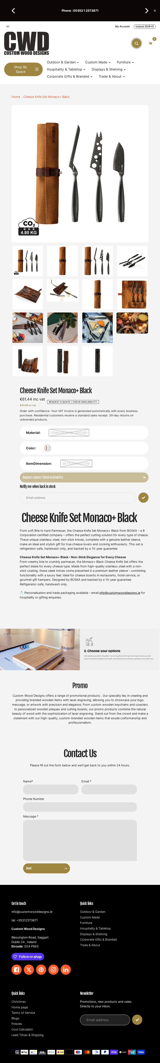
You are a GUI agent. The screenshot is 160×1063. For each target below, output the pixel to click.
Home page (19, 1007)
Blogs (15, 1018)
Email (86, 781)
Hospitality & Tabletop (95, 928)
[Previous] (13, 10)
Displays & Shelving (93, 934)
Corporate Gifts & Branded (98, 939)
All (7, 26)
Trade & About (90, 945)
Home (15, 96)
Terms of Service (23, 1012)
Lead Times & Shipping (27, 1035)
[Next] (146, 10)
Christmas (18, 1001)
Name (28, 781)
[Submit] (137, 1020)
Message (30, 816)
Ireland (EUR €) (145, 26)
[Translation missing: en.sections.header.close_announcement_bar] (155, 11)
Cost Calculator (22, 1029)
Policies (16, 1023)
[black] (47, 448)
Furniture (86, 922)
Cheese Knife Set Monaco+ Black (46, 96)
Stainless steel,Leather (69, 432)
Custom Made (90, 917)
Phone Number (33, 799)
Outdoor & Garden (92, 911)
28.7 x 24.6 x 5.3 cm (76, 463)
